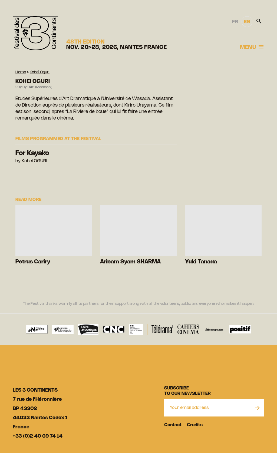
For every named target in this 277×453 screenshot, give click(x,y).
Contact (173, 425)
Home (20, 72)
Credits (195, 425)
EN (247, 22)
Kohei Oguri (40, 72)
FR (235, 22)
